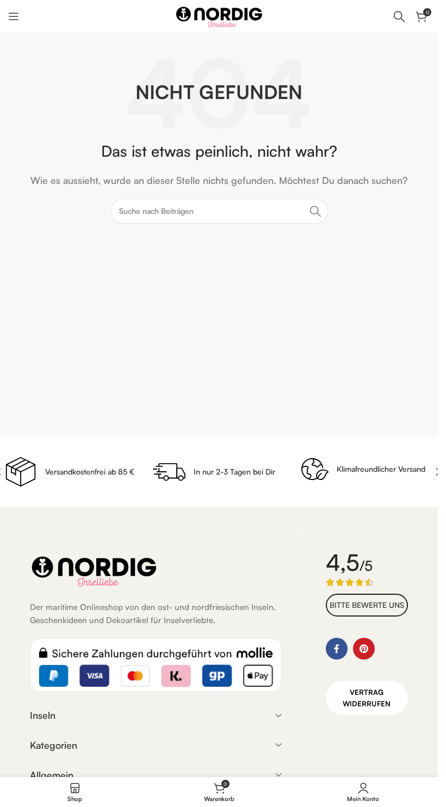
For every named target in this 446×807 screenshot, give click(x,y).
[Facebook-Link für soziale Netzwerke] (337, 649)
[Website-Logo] (219, 15)
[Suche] (399, 16)
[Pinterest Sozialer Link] (364, 649)
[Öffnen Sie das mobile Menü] (13, 16)
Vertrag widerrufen (367, 698)
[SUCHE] (315, 211)
